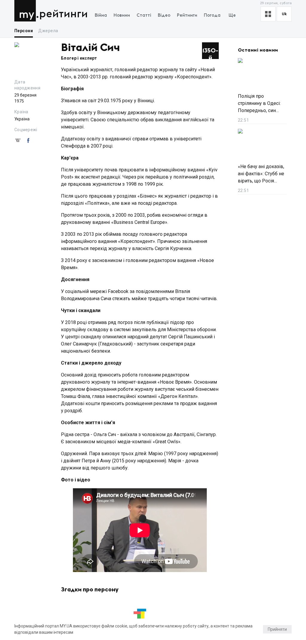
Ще (232, 15)
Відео (164, 15)
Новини (122, 15)
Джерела (48, 30)
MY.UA (26, 10)
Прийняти (277, 629)
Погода (212, 15)
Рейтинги (63, 14)
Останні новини (258, 50)
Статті (144, 15)
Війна (101, 15)
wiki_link (18, 140)
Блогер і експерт (79, 58)
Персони (23, 30)
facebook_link (28, 140)
